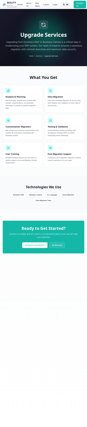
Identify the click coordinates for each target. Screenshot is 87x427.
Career (46, 4)
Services (39, 56)
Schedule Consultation (35, 245)
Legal (55, 4)
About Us (28, 4)
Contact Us (79, 4)
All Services (57, 245)
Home (20, 4)
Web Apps (37, 4)
